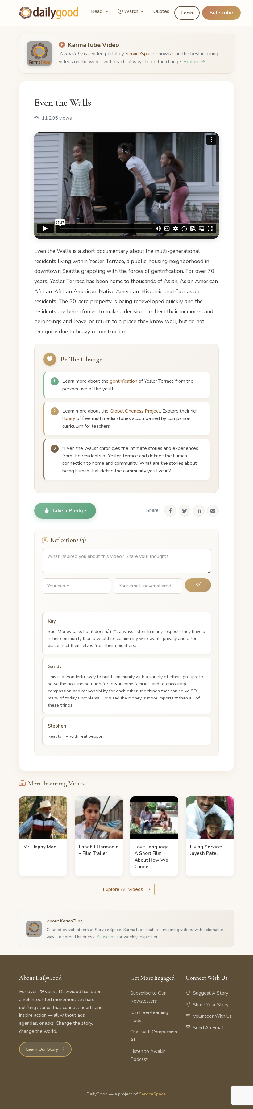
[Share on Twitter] (184, 511)
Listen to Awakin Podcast (148, 1055)
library (68, 418)
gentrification (123, 381)
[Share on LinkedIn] (199, 511)
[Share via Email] (213, 511)
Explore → (194, 62)
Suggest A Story (210, 993)
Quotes (161, 11)
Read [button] (97, 11)
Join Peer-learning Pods (149, 1016)
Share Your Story (211, 1005)
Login (187, 13)
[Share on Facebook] (170, 511)
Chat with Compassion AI (153, 1036)
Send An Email (208, 1027)
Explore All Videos (123, 889)
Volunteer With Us (212, 1016)
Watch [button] (131, 11)
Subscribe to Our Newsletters (148, 997)
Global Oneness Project (135, 411)
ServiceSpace (139, 54)
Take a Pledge (69, 510)
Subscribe (221, 12)
